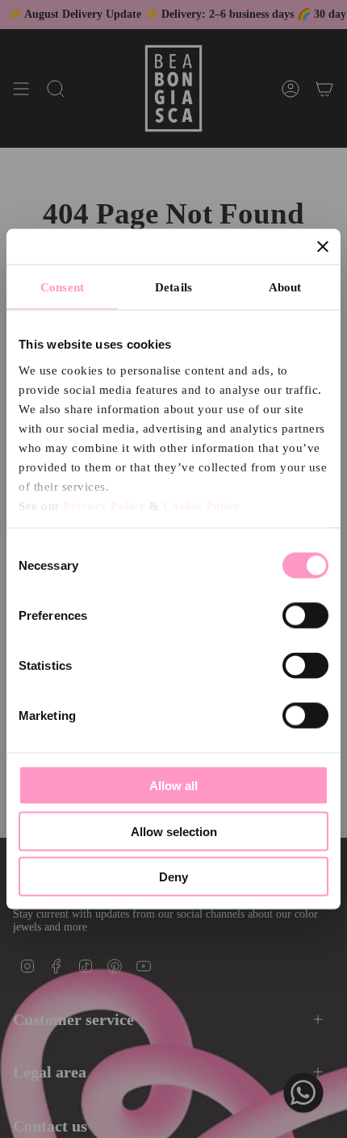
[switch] (305, 616)
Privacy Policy (104, 505)
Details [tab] (173, 287)
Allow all (173, 786)
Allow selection (174, 831)
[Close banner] (322, 247)
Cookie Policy (202, 505)
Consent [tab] (62, 287)
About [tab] (285, 287)
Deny (173, 877)
